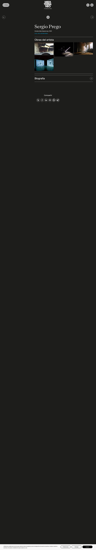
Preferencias (65, 547)
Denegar (77, 547)
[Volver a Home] (47, 5)
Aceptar (87, 547)
